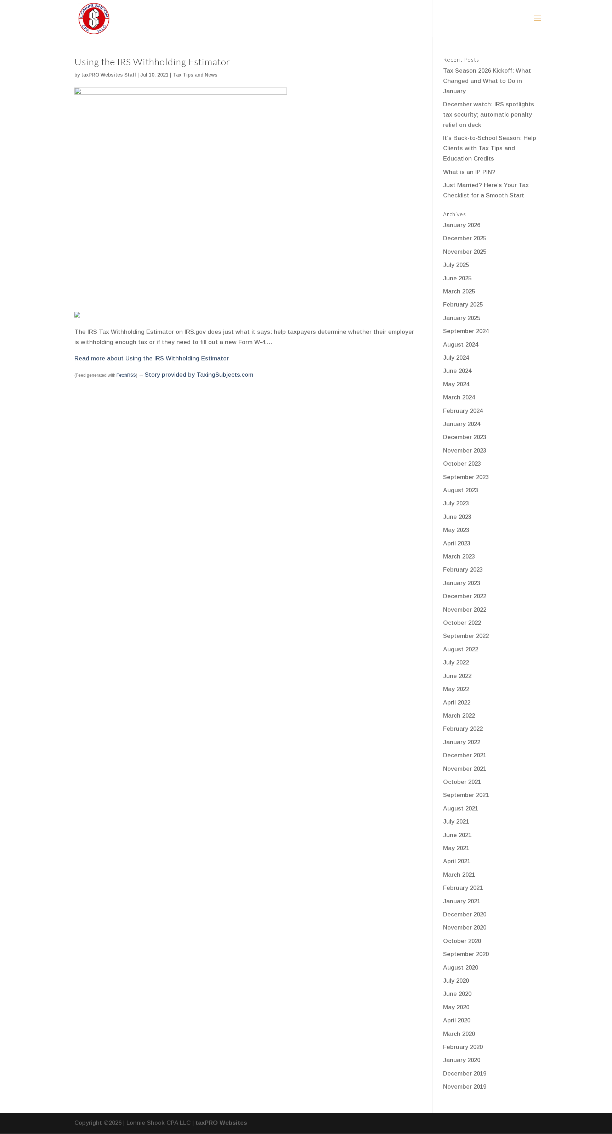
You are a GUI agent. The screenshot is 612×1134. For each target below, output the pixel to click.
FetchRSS (126, 375)
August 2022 (460, 649)
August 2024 (460, 344)
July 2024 (456, 357)
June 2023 (457, 516)
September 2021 (466, 795)
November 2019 (464, 1086)
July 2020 (456, 980)
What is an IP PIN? (469, 172)
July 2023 (456, 503)
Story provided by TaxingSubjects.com (199, 374)
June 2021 (457, 835)
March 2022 (459, 715)
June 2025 (457, 278)
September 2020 (466, 954)
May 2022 (456, 689)
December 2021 (464, 755)
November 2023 (464, 450)
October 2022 (462, 622)
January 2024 (461, 424)
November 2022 (464, 609)
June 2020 (457, 993)
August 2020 (460, 967)
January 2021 (461, 901)
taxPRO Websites (221, 1122)
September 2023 (466, 477)
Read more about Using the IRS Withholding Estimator (151, 358)
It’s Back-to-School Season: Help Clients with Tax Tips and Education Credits (489, 148)
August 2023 (460, 490)
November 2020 (464, 927)
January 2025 (461, 318)
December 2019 (464, 1073)
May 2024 (456, 384)
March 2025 (459, 291)
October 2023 (462, 463)
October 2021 (462, 782)
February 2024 (463, 411)
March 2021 (459, 874)
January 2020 (461, 1060)
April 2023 (456, 543)
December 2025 (464, 238)
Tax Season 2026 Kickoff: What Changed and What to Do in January (487, 81)
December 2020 (464, 914)
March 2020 (459, 1034)
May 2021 (456, 848)
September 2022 (466, 636)
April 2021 (456, 861)
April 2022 (456, 702)
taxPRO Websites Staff (108, 75)
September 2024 (466, 331)
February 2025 (463, 304)
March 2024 (459, 397)
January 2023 (461, 583)
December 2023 (464, 437)
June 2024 (457, 370)
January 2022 (461, 742)
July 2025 (456, 265)
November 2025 (464, 251)
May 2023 (456, 530)
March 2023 (459, 556)
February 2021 (463, 888)
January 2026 (461, 225)
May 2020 (456, 1007)
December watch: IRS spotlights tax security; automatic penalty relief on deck (488, 114)
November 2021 (464, 768)
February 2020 (463, 1047)
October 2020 (462, 941)
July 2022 (456, 662)
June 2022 (457, 676)
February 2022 (463, 728)
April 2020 (456, 1020)
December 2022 (464, 596)
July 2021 (456, 821)
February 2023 (463, 569)
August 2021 (460, 808)
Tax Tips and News (195, 75)
